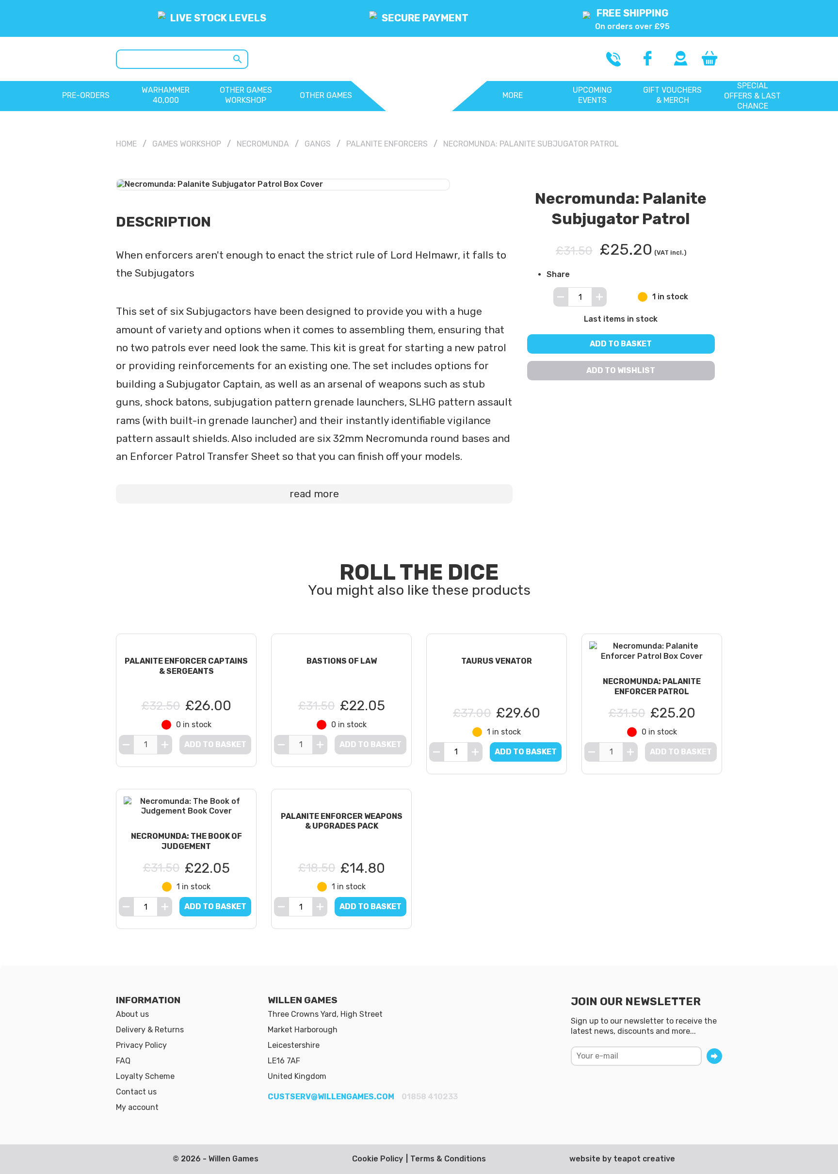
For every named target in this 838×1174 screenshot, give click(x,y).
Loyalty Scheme (145, 1076)
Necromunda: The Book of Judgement (186, 841)
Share (558, 273)
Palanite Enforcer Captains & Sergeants (186, 666)
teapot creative (644, 1158)
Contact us (136, 1091)
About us (132, 1014)
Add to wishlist (621, 370)
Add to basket (621, 343)
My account (137, 1107)
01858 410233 (430, 1096)
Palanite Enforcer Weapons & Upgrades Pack (342, 821)
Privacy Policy (141, 1045)
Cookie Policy (377, 1158)
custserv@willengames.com (331, 1096)
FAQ (123, 1060)
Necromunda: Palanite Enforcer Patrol (652, 686)
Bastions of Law (341, 661)
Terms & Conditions (448, 1158)
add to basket (526, 751)
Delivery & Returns (150, 1029)
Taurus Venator (496, 661)
